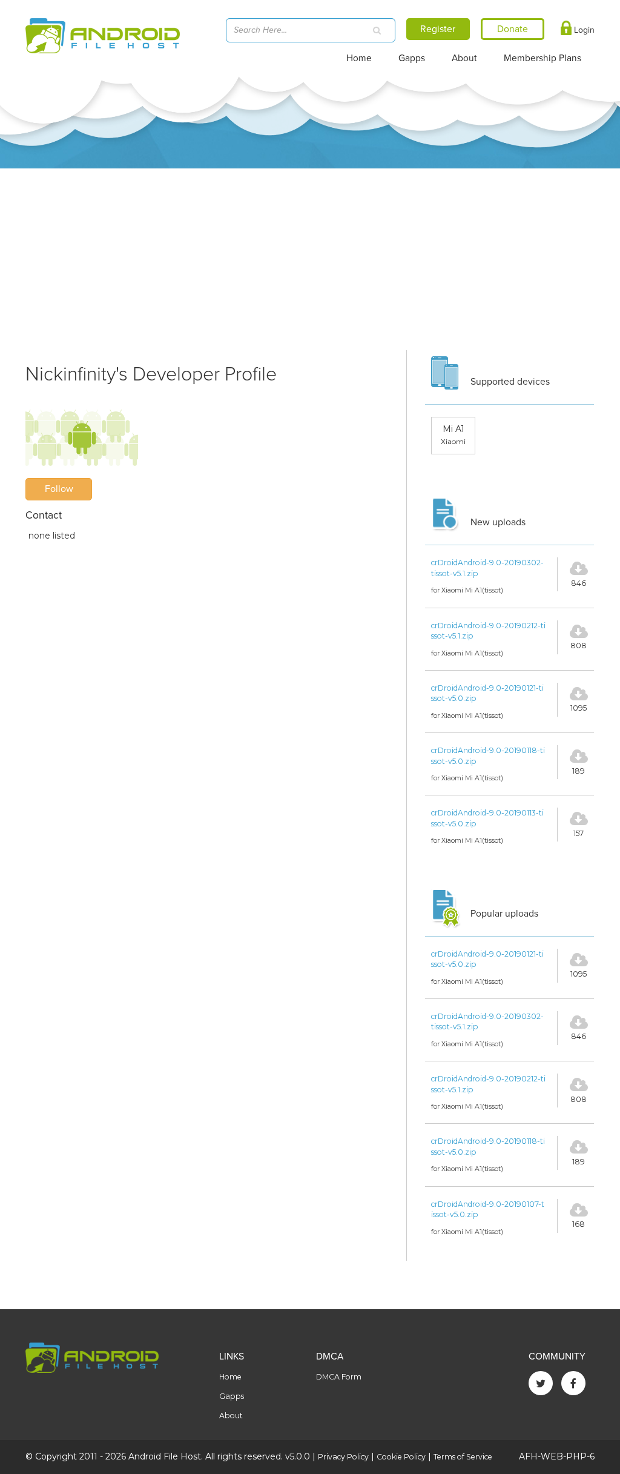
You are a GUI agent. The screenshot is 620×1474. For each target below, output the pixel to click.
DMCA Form (338, 1376)
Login (583, 30)
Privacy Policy (343, 1456)
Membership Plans (542, 58)
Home (359, 58)
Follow (59, 489)
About (464, 58)
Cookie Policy (401, 1456)
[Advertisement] (310, 259)
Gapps (411, 58)
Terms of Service (463, 1456)
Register (437, 29)
